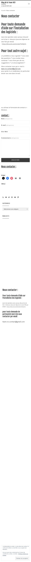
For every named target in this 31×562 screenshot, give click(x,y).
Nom (6, 118)
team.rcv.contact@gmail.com (11, 69)
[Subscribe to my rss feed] (3, 197)
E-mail (7, 125)
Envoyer (15, 160)
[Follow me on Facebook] (12, 197)
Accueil (3, 10)
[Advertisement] (15, 90)
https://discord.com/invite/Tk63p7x (14, 44)
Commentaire (10, 138)
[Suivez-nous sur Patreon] (18, 197)
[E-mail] (6, 197)
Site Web (4, 131)
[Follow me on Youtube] (15, 197)
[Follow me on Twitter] (9, 197)
